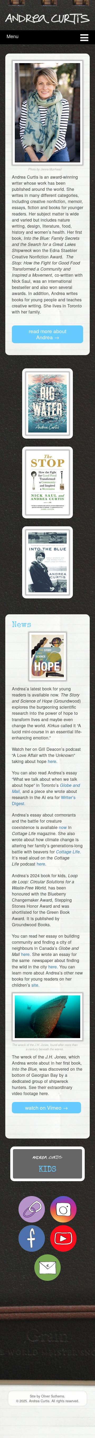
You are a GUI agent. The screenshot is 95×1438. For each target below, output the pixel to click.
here (52, 761)
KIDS (47, 1170)
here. (53, 966)
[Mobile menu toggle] (84, 37)
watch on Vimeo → (46, 1107)
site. (35, 985)
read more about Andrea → (47, 334)
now (63, 827)
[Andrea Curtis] (47, 18)
